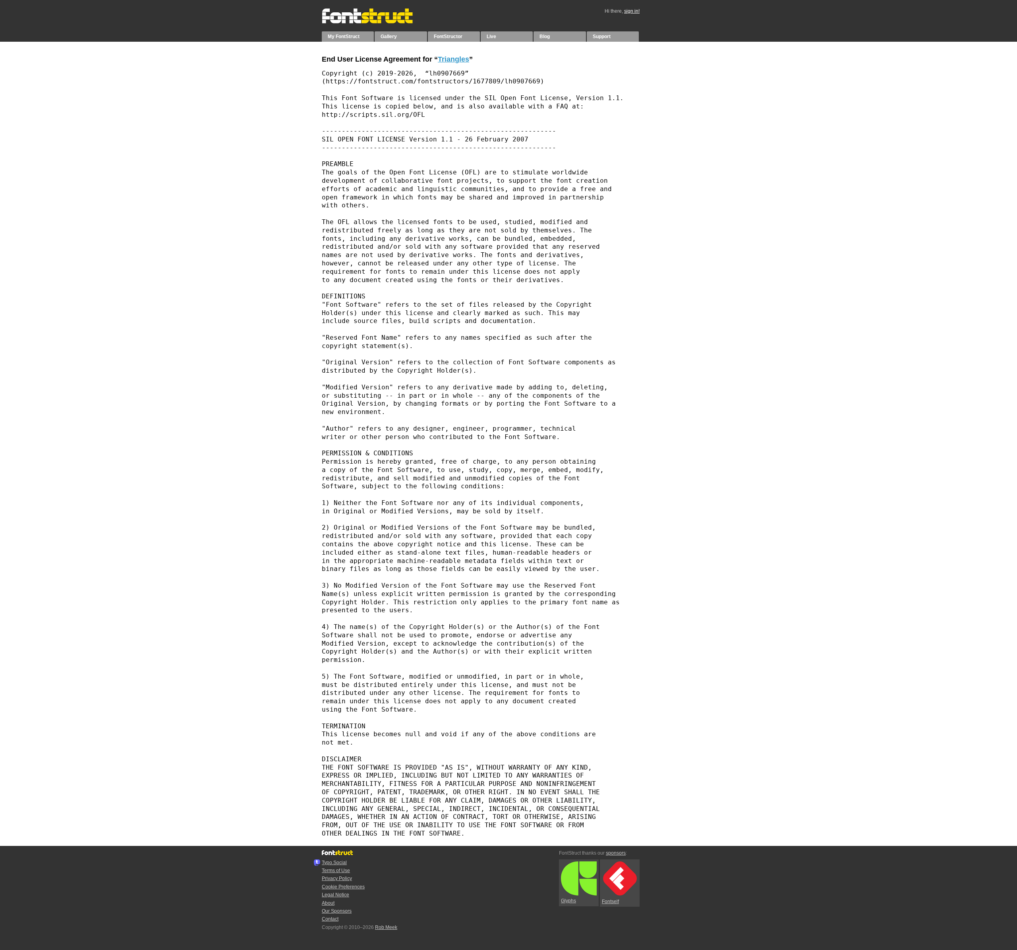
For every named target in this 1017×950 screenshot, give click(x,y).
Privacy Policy (337, 878)
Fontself (610, 901)
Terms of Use (336, 870)
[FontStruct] (375, 22)
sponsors (616, 853)
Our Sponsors (337, 911)
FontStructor (448, 36)
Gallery (389, 36)
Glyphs (568, 901)
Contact (330, 919)
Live (491, 36)
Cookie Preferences (343, 887)
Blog (544, 36)
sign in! (632, 11)
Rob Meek (386, 927)
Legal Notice (335, 895)
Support (602, 36)
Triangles (453, 59)
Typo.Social (334, 862)
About (328, 903)
